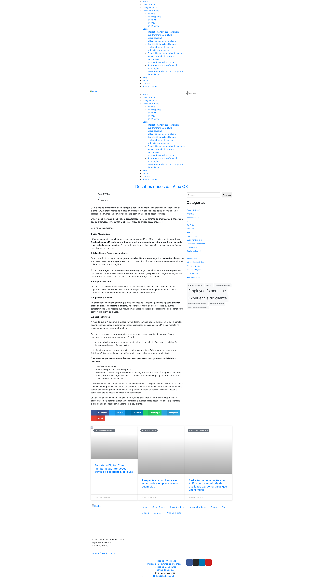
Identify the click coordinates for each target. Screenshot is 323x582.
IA (99, 197)
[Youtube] (208, 562)
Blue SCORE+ (154, 26)
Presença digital (193, 266)
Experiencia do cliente (207, 298)
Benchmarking (193, 218)
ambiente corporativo (195, 285)
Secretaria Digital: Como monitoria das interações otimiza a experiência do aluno (114, 468)
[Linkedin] (202, 562)
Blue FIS (151, 13)
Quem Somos (149, 4)
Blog (145, 77)
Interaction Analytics (195, 262)
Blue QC (151, 22)
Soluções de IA (150, 7)
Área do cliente (150, 86)
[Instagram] (196, 562)
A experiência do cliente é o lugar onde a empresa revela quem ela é (160, 483)
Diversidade (192, 247)
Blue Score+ (192, 236)
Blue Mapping (154, 16)
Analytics (190, 214)
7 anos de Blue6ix (194, 210)
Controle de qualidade (223, 285)
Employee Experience (196, 251)
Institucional (192, 258)
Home (145, 1)
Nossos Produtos (151, 10)
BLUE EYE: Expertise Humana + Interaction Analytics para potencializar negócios (162, 47)
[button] (100, 412)
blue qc (208, 285)
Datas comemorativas (196, 244)
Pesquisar (227, 195)
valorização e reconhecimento (197, 307)
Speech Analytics (194, 269)
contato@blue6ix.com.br (104, 553)
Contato (146, 83)
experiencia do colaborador (197, 303)
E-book (146, 80)
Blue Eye (152, 19)
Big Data (190, 225)
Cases (145, 29)
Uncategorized (193, 273)
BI (187, 221)
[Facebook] (189, 562)
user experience (193, 277)
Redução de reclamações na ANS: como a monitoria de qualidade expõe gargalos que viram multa (208, 485)
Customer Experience (195, 240)
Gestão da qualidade (217, 303)
